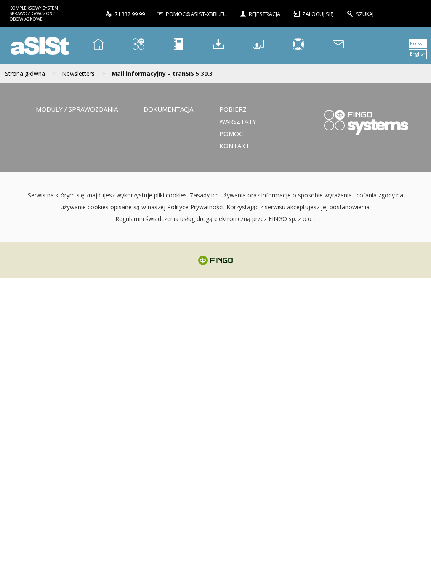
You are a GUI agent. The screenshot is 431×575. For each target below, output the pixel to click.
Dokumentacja (168, 109)
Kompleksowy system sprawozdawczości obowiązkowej (33, 13)
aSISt (38, 45)
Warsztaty (237, 121)
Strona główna (25, 73)
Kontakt (234, 145)
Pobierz (233, 109)
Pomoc (231, 133)
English (418, 54)
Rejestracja (264, 14)
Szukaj (365, 14)
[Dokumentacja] (178, 45)
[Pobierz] (218, 45)
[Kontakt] (338, 45)
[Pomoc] (298, 45)
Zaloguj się (318, 14)
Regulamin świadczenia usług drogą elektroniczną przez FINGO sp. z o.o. (214, 219)
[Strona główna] (98, 45)
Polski (416, 43)
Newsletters (78, 73)
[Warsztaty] (258, 45)
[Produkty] (138, 45)
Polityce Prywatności (195, 207)
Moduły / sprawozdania (77, 109)
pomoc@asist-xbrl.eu (196, 14)
